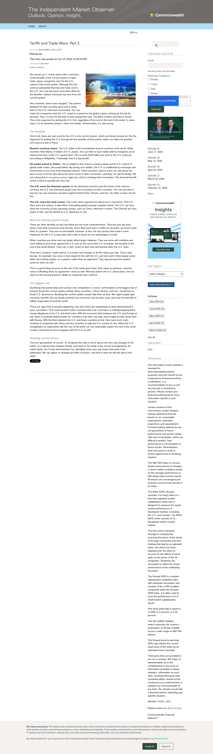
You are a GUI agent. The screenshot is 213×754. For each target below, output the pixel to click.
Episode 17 (154, 175)
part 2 (44, 74)
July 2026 (156, 301)
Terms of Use (174, 708)
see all (151, 337)
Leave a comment (37, 67)
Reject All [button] (166, 746)
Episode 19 (154, 157)
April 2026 (156, 323)
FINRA (160, 701)
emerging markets (58, 177)
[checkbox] (165, 86)
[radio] (165, 79)
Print (135, 32)
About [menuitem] (42, 26)
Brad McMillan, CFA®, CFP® (50, 50)
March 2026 (157, 330)
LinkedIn (45, 54)
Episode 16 (154, 184)
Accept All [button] (149, 746)
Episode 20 (154, 148)
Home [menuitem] (31, 26)
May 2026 (156, 315)
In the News (44, 63)
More (150, 193)
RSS (150, 349)
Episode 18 (154, 166)
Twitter (50, 54)
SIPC (168, 701)
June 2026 (156, 308)
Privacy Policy (161, 738)
